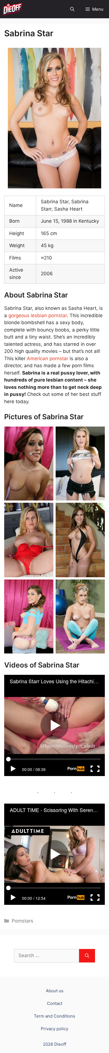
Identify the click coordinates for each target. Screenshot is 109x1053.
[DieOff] (12, 9)
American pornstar (47, 358)
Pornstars (22, 921)
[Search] (87, 955)
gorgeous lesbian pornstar (37, 315)
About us (54, 990)
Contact (54, 1003)
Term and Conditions (54, 1016)
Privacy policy (54, 1028)
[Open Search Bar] (72, 9)
